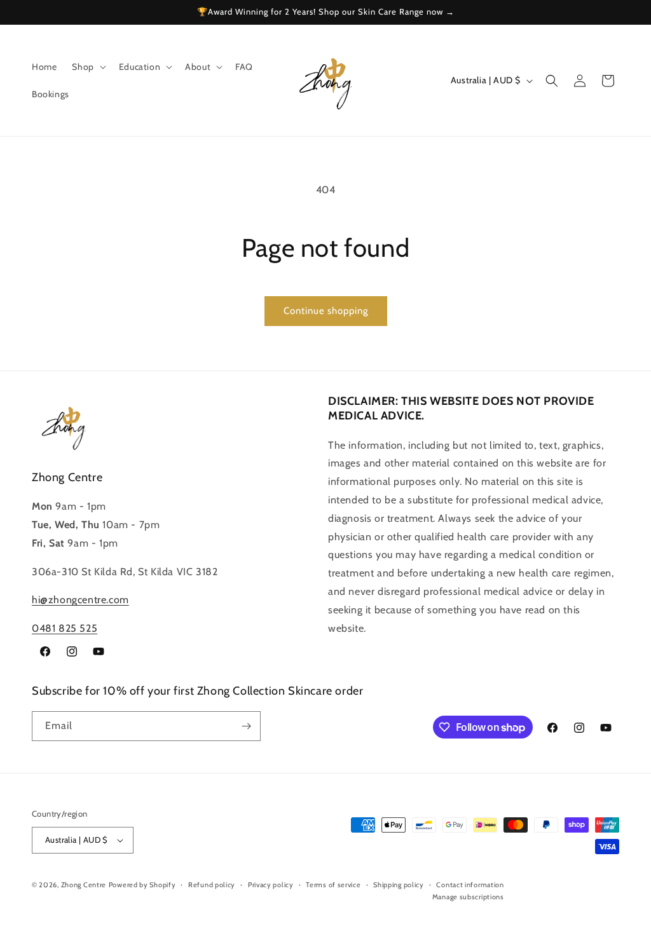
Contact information (470, 884)
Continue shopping (326, 311)
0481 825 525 (64, 628)
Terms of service (333, 884)
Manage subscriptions (468, 896)
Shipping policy (398, 884)
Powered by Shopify (142, 884)
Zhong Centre (83, 884)
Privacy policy (271, 884)
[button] (87, 66)
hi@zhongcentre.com (80, 600)
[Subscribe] (246, 726)
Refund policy (211, 884)
